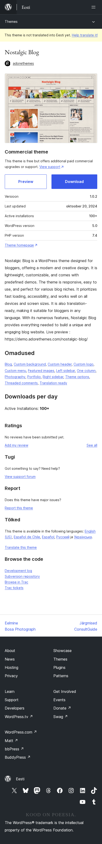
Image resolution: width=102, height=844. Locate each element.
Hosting (11, 667)
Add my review (16, 445)
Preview (25, 181)
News (10, 659)
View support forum (20, 477)
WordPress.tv (19, 716)
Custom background (30, 364)
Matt (11, 740)
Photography (15, 377)
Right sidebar (53, 377)
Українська (83, 537)
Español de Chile (27, 537)
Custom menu (15, 371)
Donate (62, 708)
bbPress (14, 749)
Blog (8, 364)
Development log (18, 571)
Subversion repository (22, 576)
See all (92, 445)
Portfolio (34, 377)
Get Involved (64, 691)
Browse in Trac (16, 582)
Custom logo (83, 364)
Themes (11, 21)
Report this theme (19, 508)
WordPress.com (21, 732)
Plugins (59, 667)
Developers (14, 708)
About (10, 650)
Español (48, 537)
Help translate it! (85, 35)
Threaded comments (21, 383)
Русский (63, 537)
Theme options (77, 377)
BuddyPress (18, 757)
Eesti (20, 779)
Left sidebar (65, 371)
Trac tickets (14, 588)
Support (12, 699)
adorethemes (23, 63)
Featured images (41, 371)
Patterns (60, 675)
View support (49, 167)
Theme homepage (19, 245)
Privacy (11, 675)
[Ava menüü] (94, 7)
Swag (60, 716)
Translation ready (53, 383)
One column (86, 371)
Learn (9, 691)
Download (74, 181)
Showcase (62, 650)
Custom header (60, 364)
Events (59, 699)
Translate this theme (21, 547)
